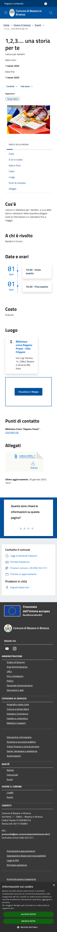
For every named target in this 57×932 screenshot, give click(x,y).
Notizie (10, 770)
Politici (10, 681)
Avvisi (10, 779)
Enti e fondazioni (15, 676)
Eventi (38, 25)
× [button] (54, 885)
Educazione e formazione (19, 737)
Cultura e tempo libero (18, 709)
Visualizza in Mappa (28, 391)
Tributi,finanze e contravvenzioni (23, 746)
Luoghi (10, 792)
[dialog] (28, 907)
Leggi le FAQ (13, 860)
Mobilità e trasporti (16, 723)
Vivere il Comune (22, 25)
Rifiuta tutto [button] (28, 921)
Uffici (9, 671)
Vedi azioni (25, 86)
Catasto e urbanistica (17, 718)
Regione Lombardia (13, 3)
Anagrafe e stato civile (18, 704)
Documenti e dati (15, 690)
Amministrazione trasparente (21, 879)
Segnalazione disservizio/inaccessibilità (26, 855)
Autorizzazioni (14, 756)
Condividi (10, 86)
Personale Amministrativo (20, 685)
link (12, 908)
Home (6, 25)
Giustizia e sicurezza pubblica (21, 742)
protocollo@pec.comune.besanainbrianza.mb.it (26, 834)
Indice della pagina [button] (18, 144)
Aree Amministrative (17, 667)
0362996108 (11, 432)
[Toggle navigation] (6, 12)
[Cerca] (51, 13)
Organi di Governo (16, 662)
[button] (28, 927)
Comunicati (12, 774)
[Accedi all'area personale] (46, 3)
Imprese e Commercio (17, 713)
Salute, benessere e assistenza (22, 751)
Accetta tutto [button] (28, 914)
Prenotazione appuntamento (21, 851)
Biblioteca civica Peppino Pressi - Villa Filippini (24, 347)
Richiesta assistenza (17, 865)
